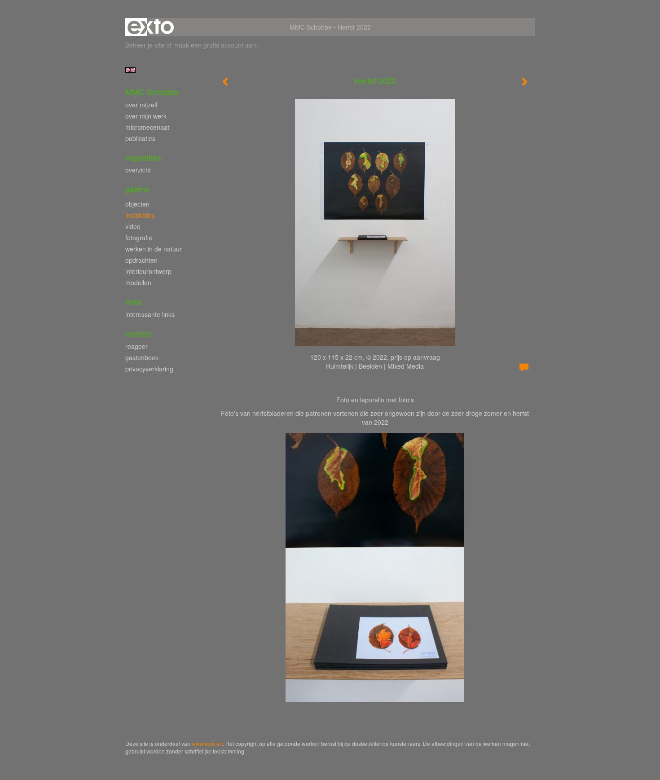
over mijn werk (146, 115)
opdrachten (141, 260)
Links (133, 301)
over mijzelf (141, 104)
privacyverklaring (149, 368)
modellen (138, 282)
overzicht (138, 169)
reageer (136, 346)
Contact (138, 333)
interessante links (150, 314)
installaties (140, 215)
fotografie (138, 237)
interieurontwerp (148, 271)
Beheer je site (144, 44)
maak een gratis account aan (214, 44)
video (133, 226)
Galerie (137, 188)
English (130, 70)
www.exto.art (207, 743)
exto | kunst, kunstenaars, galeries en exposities (150, 27)
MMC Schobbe (311, 26)
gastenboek (141, 357)
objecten (137, 203)
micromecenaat (147, 127)
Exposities (143, 157)
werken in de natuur (153, 248)
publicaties (140, 138)
